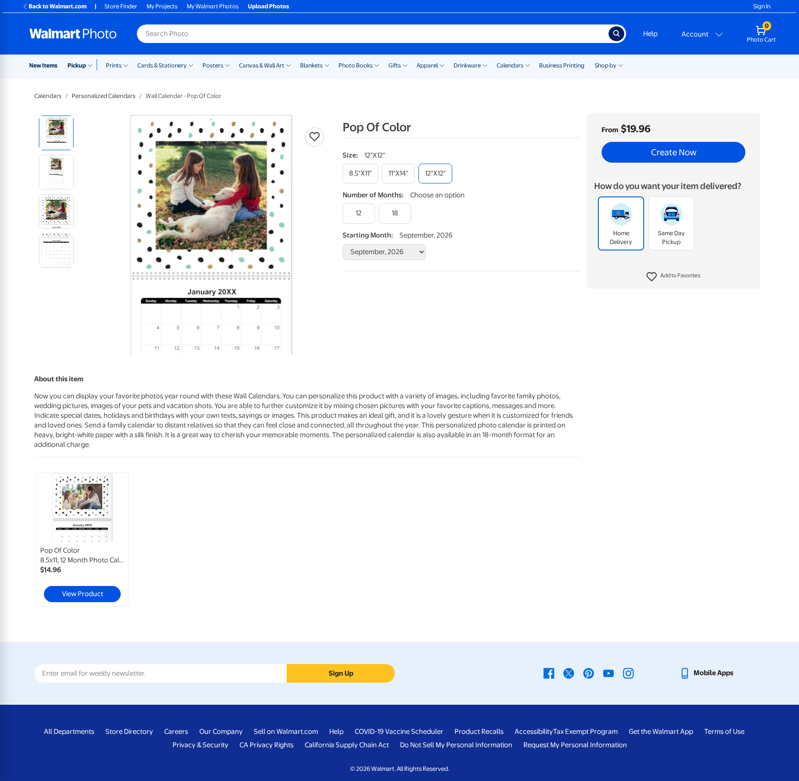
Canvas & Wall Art (261, 65)
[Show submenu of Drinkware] (485, 64)
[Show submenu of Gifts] (405, 64)
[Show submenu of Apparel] (442, 64)
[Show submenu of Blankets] (327, 64)
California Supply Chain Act (347, 745)
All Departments (69, 731)
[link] (82, 539)
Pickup (77, 65)
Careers (176, 731)
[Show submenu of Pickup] (92, 64)
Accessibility (534, 731)
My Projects (162, 6)
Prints (114, 65)
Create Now (673, 152)
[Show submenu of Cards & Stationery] (191, 64)
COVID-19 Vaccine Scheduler (399, 731)
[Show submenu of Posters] (227, 64)
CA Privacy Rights (267, 745)
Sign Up (341, 673)
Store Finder (120, 6)
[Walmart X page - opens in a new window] (568, 673)
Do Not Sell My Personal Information (456, 745)
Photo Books (355, 65)
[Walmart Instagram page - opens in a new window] (628, 673)
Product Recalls (479, 731)
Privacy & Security (200, 745)
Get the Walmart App (661, 731)
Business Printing (561, 65)
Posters (213, 65)
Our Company (221, 731)
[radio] (56, 133)
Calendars (510, 65)
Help (650, 34)
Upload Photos (268, 6)
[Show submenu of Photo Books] (377, 64)
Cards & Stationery (162, 65)
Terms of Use (724, 731)
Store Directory (129, 731)
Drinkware (467, 65)
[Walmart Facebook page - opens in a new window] (548, 673)
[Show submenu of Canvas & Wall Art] (288, 64)
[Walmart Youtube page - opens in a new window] (608, 673)
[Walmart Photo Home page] (73, 33)
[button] (673, 277)
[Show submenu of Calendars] (527, 64)
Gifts (394, 65)
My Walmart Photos (213, 6)
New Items (43, 65)
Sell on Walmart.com (286, 731)
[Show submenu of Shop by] (620, 64)
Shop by (605, 65)
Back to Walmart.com (57, 6)
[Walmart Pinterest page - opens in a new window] (588, 673)
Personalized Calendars (103, 95)
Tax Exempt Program (585, 731)
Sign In (761, 6)
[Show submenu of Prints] (126, 64)
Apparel (427, 65)
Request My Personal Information (575, 745)
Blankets (311, 65)
